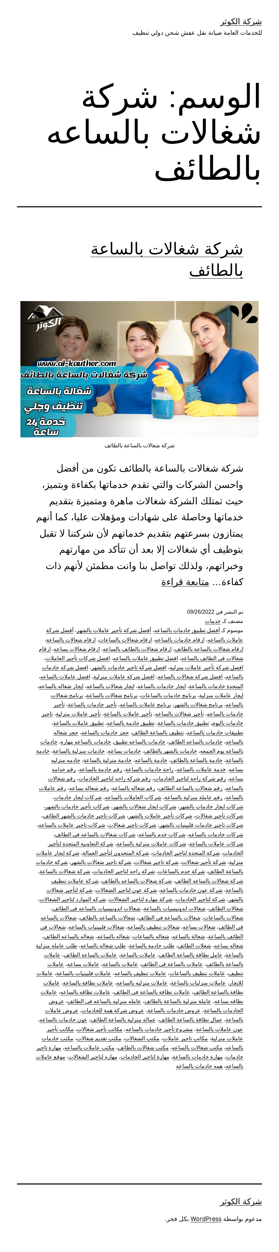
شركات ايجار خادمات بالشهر (211, 806)
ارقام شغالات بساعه (77, 649)
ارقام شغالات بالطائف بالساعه (137, 649)
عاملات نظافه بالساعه (85, 992)
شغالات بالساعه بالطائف (107, 918)
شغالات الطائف (226, 908)
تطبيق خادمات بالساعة (183, 723)
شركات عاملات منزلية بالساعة (151, 844)
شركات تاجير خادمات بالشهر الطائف (84, 816)
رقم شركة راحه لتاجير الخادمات (115, 778)
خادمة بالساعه (151, 760)
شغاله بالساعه (113, 936)
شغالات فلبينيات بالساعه (96, 927)
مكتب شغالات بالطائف (143, 1047)
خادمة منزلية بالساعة (107, 760)
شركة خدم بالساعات (181, 871)
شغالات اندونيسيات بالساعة (175, 908)
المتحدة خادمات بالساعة (216, 686)
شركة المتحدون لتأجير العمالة (115, 853)
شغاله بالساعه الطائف (69, 936)
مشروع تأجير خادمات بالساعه (159, 1029)
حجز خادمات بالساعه (105, 732)
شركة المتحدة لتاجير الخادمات (186, 853)
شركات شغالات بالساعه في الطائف (95, 834)
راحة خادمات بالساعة (149, 769)
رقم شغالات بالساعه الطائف (190, 788)
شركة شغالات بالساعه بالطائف (137, 881)
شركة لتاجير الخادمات (200, 899)
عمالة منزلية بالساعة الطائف (123, 1020)
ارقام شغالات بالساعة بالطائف (209, 649)
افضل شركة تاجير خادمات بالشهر (128, 667)
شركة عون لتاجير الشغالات (126, 890)
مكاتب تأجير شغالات (99, 1029)
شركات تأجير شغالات (219, 816)
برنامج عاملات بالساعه (145, 704)
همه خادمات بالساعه (199, 1066)
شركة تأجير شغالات (204, 862)
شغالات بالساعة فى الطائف (169, 918)
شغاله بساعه (228, 946)
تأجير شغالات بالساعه (179, 714)
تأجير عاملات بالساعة (128, 714)
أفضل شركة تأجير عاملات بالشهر (114, 630)
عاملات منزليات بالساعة (198, 983)
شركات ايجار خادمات (78, 797)
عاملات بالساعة (138, 955)
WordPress (206, 1218)
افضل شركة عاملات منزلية (123, 677)
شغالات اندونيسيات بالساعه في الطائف (96, 908)
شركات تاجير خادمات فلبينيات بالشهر (201, 825)
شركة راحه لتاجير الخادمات (124, 871)
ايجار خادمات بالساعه (161, 686)
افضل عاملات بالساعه (65, 677)
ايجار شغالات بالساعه (110, 686)
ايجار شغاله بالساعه (61, 686)
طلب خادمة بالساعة (152, 946)
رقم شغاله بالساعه (133, 788)
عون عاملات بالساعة (219, 1029)
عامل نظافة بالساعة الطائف (191, 955)
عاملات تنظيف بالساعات (197, 973)
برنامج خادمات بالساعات (168, 695)
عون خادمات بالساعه (63, 1020)
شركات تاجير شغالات (132, 825)
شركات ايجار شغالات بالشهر (144, 806)
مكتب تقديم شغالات (99, 1038)
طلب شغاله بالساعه (103, 946)
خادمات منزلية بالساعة (79, 751)
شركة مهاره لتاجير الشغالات (141, 899)
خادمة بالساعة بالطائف (196, 760)
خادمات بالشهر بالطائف (170, 751)
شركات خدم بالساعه (161, 834)
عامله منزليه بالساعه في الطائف (104, 1001)
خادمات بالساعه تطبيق (139, 742)
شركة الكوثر (241, 21)
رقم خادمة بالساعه (100, 769)
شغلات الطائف (194, 946)
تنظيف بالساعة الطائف (158, 732)
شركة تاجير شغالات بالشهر (101, 862)
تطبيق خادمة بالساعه (130, 723)
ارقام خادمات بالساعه (179, 640)
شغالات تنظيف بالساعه (153, 927)
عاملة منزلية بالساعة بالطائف (177, 1001)
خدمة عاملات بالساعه (201, 769)
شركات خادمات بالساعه (215, 834)
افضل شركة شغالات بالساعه (190, 677)
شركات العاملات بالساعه (133, 797)
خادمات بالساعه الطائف (195, 742)
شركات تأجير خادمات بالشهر (77, 806)
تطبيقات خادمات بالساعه (215, 732)
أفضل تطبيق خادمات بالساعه (187, 630)
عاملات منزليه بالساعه (142, 983)
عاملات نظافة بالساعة (88, 983)
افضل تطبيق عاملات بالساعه (145, 658)
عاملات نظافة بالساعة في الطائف (152, 992)
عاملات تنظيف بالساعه (140, 973)
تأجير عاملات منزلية (78, 714)
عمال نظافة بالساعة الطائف (191, 1020)
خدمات (213, 621)
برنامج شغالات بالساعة (111, 695)
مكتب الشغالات (142, 1038)
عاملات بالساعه (120, 964)
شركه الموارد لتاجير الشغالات (72, 899)
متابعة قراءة (185, 582)
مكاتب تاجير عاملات (185, 1038)
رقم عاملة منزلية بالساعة (193, 797)
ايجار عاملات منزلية (221, 695)
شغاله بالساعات (151, 936)
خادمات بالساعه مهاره (86, 742)
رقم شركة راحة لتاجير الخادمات (190, 778)
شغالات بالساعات (223, 918)
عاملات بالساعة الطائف (90, 955)
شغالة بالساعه (188, 936)
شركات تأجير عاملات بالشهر (160, 816)
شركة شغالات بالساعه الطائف (209, 881)
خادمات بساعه (124, 751)
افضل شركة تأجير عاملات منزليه (206, 667)
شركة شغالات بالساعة (64, 871)
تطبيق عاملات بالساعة (78, 723)
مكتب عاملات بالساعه (89, 1047)
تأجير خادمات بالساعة (92, 704)
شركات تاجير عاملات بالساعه (71, 825)
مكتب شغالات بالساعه (197, 1047)
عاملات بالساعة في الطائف (172, 964)
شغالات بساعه (199, 927)
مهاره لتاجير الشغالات (92, 1057)
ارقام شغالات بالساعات (125, 640)
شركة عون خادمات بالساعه (191, 890)
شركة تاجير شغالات (156, 862)
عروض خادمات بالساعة (174, 1010)
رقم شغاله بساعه (89, 788)
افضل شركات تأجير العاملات (78, 658)
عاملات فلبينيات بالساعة (83, 973)
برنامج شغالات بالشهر (198, 704)
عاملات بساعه (83, 964)
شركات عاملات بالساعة (216, 844)
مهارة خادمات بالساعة (198, 1057)
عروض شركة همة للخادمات (113, 1010)
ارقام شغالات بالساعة (71, 640)
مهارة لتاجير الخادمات (144, 1057)
